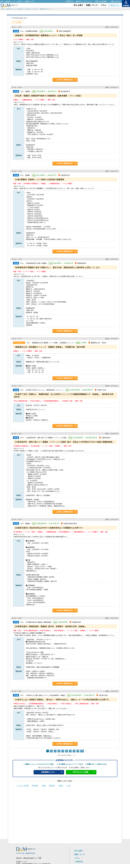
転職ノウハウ (79, 854)
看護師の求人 (44, 9)
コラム (77, 858)
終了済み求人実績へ (65, 755)
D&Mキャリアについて (84, 1)
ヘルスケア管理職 (22, 785)
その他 (68, 785)
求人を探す (78, 851)
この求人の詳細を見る (64, 80)
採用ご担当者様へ (101, 1)
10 (82, 751)
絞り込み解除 (17, 22)
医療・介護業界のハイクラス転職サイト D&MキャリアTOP (19, 9)
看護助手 (52, 785)
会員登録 (126, 5)
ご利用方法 (78, 862)
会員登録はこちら (48, 772)
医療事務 (35, 785)
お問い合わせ (115, 1)
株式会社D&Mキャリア (31, 858)
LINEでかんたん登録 (80, 772)
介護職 (43, 785)
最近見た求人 (115, 5)
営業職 (60, 785)
